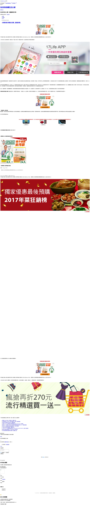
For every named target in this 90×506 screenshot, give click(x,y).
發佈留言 (2, 453)
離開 (5, 504)
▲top (1, 446)
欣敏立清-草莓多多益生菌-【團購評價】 (8, 422)
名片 (3, 18)
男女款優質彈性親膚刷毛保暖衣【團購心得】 (9, 430)
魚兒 (1, 436)
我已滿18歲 (2, 504)
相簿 (3, 16)
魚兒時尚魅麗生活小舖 (7, 7)
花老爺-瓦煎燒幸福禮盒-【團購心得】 (8, 427)
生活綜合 (8, 14)
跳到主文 (1, 9)
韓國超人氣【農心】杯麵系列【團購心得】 (9, 420)
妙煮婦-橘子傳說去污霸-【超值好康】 (11, 22)
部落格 (3, 17)
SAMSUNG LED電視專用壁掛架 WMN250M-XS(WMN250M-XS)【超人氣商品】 (15, 428)
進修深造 (7, 444)
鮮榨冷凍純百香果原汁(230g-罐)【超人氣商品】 (10, 429)
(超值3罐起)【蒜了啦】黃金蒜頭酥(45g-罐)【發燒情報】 (11, 421)
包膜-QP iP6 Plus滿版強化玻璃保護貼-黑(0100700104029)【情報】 (13, 423)
